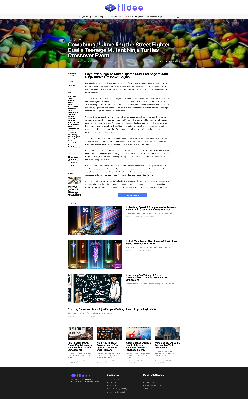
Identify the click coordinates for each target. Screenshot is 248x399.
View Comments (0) (132, 195)
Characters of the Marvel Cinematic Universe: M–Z (73, 106)
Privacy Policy (150, 382)
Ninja (69, 135)
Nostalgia (75, 135)
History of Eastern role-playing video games (73, 124)
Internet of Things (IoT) (133, 339)
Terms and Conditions (153, 385)
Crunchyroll (71, 114)
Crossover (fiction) (74, 112)
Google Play (71, 120)
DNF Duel (71, 116)
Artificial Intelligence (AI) (118, 389)
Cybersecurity (114, 379)
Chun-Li (70, 110)
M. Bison (70, 130)
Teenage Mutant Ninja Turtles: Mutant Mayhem (73, 141)
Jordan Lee (71, 85)
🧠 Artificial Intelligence (134, 17)
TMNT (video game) (74, 147)
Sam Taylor (71, 361)
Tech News (72, 339)
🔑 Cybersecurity (85, 17)
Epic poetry (71, 118)
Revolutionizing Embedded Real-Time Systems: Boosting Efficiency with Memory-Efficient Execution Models (74, 191)
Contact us (149, 379)
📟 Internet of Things (154, 17)
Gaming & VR (75, 40)
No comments (82, 61)
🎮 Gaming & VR (101, 17)
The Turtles (71, 145)
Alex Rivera (129, 361)
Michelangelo (72, 132)
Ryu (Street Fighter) (74, 137)
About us (148, 389)
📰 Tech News (116, 17)
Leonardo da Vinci (73, 128)
